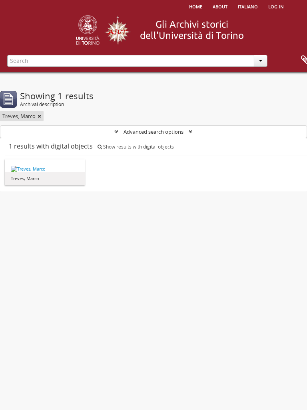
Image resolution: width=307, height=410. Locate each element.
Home (195, 6)
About (220, 6)
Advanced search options (153, 131)
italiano (248, 6)
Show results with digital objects (138, 146)
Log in (276, 6)
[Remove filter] (39, 116)
